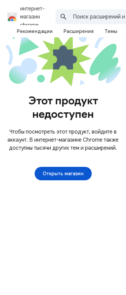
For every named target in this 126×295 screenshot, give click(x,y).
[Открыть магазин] (63, 173)
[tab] (34, 31)
